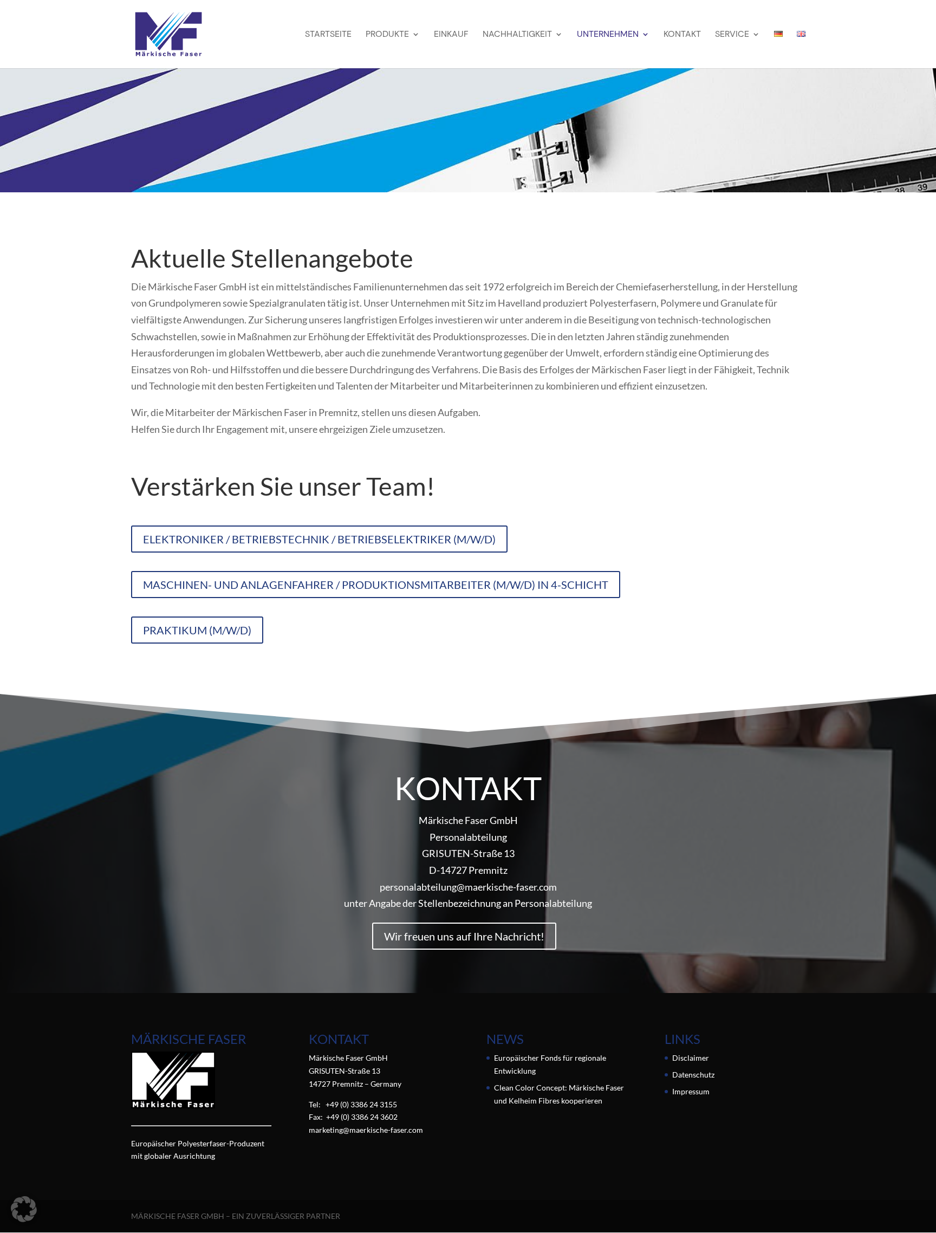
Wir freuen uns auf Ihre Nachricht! (464, 936)
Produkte (387, 35)
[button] (24, 1209)
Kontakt (682, 35)
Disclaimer (690, 1057)
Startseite (328, 35)
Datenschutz (693, 1074)
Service (732, 35)
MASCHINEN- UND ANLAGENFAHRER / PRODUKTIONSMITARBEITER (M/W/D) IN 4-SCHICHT (375, 584)
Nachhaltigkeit (517, 35)
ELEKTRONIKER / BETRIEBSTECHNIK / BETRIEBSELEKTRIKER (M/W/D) (319, 539)
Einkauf (451, 35)
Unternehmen (608, 35)
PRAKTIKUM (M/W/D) (197, 630)
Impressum (691, 1091)
